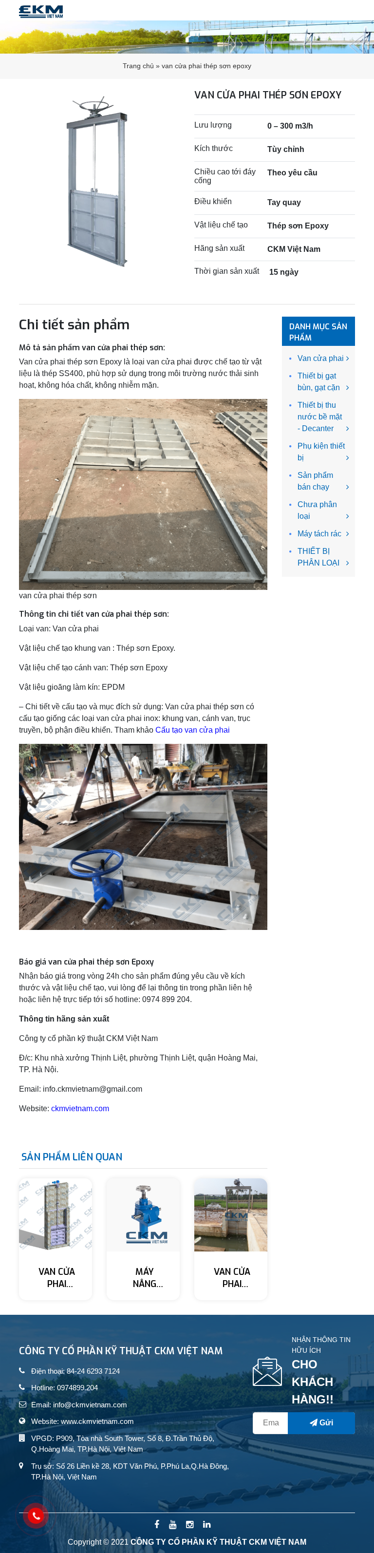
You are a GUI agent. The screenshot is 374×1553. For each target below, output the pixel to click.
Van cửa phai (321, 358)
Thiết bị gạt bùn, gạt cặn (319, 382)
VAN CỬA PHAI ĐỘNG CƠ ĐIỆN (232, 1278)
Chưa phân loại (317, 510)
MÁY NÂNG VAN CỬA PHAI (144, 1278)
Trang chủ (138, 66)
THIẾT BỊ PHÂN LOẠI (318, 557)
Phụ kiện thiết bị (321, 452)
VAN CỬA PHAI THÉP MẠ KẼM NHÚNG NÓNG (57, 1278)
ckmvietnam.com (80, 1108)
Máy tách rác (319, 534)
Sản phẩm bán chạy (315, 481)
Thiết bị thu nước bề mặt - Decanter (320, 417)
